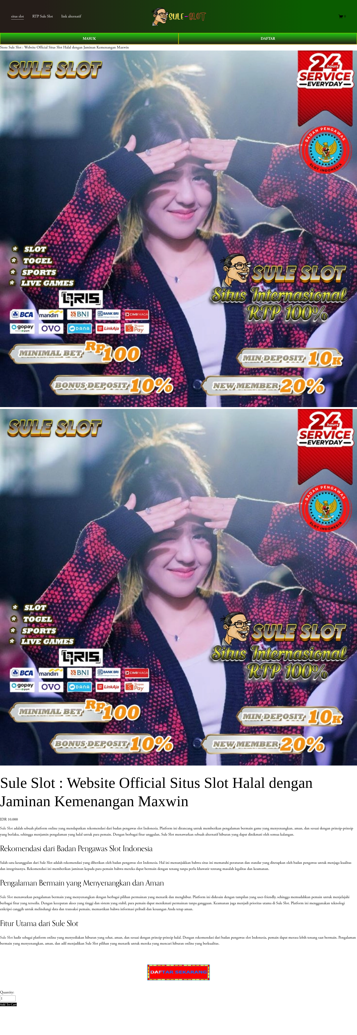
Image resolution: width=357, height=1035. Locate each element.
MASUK (89, 38)
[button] (8, 1004)
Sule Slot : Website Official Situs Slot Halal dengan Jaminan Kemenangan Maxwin (69, 47)
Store (4, 47)
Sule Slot (6, 828)
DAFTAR (268, 38)
